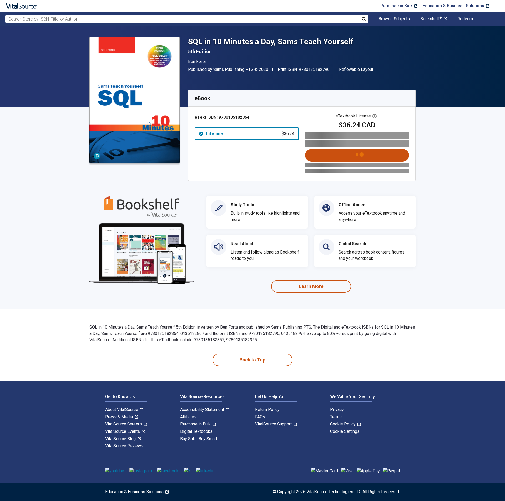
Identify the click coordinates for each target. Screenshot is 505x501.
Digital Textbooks (196, 431)
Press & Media (119, 416)
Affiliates (188, 416)
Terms (336, 416)
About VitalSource (122, 409)
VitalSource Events (123, 431)
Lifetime (250, 133)
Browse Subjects (394, 19)
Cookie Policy (343, 423)
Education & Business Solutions (454, 5)
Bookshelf (431, 19)
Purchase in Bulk (396, 5)
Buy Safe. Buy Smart (198, 438)
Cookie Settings (345, 431)
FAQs (260, 416)
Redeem (465, 19)
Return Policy (267, 409)
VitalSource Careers (124, 423)
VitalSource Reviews (124, 445)
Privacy (337, 409)
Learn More (311, 286)
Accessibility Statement (202, 409)
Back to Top (252, 360)
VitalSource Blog (121, 438)
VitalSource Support (274, 423)
